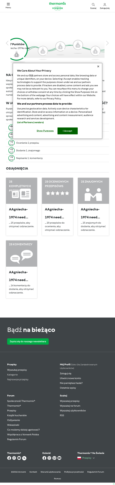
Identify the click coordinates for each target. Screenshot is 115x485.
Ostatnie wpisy (68, 387)
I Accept (67, 131)
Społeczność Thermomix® (21, 401)
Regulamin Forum (16, 439)
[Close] (98, 66)
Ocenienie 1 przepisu (27, 142)
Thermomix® (14, 405)
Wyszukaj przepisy (17, 369)
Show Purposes (45, 130)
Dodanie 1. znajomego (28, 150)
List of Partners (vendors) (30, 122)
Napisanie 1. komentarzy (29, 158)
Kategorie (12, 374)
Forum (10, 395)
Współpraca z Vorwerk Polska (23, 434)
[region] (57, 101)
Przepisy (12, 364)
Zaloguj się (65, 373)
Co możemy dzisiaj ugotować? (23, 429)
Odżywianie (13, 420)
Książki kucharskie (17, 415)
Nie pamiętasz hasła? (71, 383)
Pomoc (57, 478)
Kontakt (33, 472)
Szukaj (63, 395)
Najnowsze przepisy (17, 379)
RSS (62, 415)
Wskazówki (13, 424)
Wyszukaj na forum (70, 405)
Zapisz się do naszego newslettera (28, 341)
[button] (8, 6)
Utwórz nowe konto (70, 378)
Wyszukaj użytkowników (73, 410)
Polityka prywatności (74, 472)
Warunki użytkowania (51, 472)
